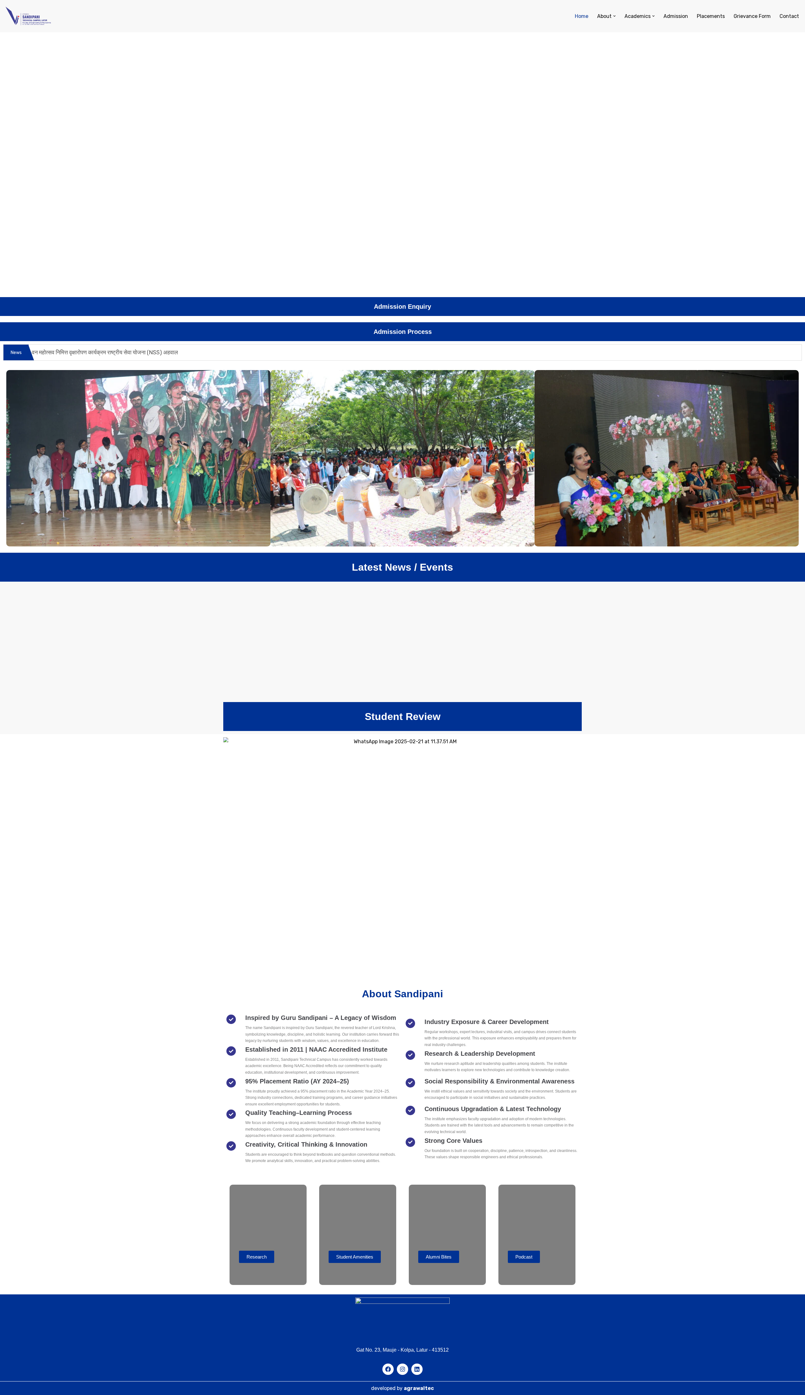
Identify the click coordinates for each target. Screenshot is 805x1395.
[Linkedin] (417, 1369)
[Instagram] (402, 1369)
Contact (789, 16)
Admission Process (403, 331)
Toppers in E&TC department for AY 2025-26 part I (308, 652)
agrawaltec (419, 1388)
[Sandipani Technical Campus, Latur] (28, 16)
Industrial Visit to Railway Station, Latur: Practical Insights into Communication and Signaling (373, 677)
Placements (711, 16)
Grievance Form (752, 16)
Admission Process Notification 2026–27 (292, 619)
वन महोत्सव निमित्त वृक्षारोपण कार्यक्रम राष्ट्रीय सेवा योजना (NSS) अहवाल (105, 352)
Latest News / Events (402, 567)
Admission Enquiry (402, 306)
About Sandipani (402, 993)
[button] (614, 16)
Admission (675, 16)
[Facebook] (388, 1369)
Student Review (403, 716)
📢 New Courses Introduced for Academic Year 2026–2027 (445, 628)
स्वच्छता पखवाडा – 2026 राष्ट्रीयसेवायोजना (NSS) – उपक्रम (469, 603)
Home (581, 16)
